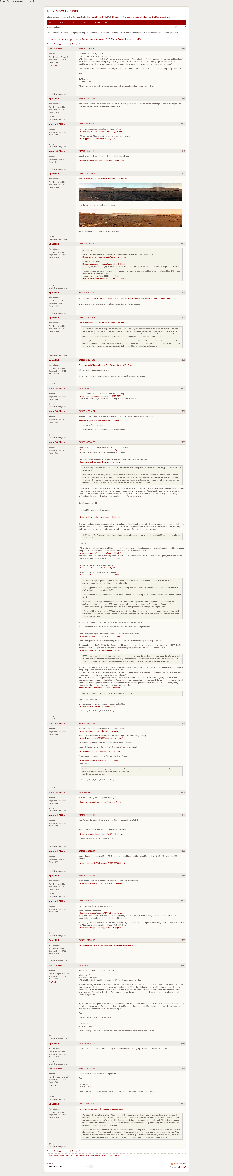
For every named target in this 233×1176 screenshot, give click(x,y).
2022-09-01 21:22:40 (87, 244)
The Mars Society (76, 17)
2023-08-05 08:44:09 (87, 442)
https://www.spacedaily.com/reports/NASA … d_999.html (101, 834)
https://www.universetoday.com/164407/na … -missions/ (101, 883)
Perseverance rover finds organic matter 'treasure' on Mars (101, 323)
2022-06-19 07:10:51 (87, 174)
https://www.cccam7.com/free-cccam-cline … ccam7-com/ (102, 161)
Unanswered (181, 27)
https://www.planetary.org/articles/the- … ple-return (98, 731)
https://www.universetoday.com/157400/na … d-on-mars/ (104, 257)
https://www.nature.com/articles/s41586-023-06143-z (99, 706)
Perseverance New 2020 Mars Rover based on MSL (111, 39)
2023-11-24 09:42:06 (87, 876)
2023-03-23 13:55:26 (87, 388)
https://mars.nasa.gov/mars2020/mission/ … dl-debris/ (103, 264)
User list (62, 22)
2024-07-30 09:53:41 (87, 1069)
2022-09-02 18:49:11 (87, 293)
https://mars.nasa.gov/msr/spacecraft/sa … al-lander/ (100, 553)
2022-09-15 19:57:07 (87, 318)
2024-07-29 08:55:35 (87, 965)
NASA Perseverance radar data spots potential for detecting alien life (106, 945)
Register (97, 22)
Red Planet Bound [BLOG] (97, 17)
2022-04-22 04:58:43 (87, 124)
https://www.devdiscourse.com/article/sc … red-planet (100, 450)
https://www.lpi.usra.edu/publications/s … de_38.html (99, 517)
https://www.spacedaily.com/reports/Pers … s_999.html (100, 132)
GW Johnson (55, 49)
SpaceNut (54, 99)
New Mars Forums (62, 11)
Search (85, 22)
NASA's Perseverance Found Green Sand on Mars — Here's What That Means (110, 298)
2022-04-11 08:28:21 (87, 49)
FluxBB (182, 1167)
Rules (73, 22)
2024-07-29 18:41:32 (87, 1043)
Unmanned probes (67, 39)
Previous (57, 44)
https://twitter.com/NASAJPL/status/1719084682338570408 (102, 863)
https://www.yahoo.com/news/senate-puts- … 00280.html (101, 575)
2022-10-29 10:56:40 (87, 360)
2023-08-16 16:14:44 (87, 723)
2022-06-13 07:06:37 (87, 151)
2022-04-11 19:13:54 (87, 99)
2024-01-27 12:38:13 (87, 940)
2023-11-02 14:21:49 (87, 851)
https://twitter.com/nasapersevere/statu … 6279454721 (100, 396)
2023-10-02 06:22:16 (87, 815)
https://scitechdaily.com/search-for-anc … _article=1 (99, 462)
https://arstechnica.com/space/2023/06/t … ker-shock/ (100, 688)
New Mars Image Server (160, 17)
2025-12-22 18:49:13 (87, 1104)
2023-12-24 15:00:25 (87, 901)
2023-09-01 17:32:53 (87, 792)
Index (50, 22)
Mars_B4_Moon (57, 124)
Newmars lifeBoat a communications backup (129, 17)
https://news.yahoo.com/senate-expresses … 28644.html (101, 636)
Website (54, 65)
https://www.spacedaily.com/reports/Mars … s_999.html (100, 802)
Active (172, 27)
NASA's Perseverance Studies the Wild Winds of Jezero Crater (103, 179)
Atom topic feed (180, 1164)
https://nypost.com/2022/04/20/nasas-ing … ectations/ (100, 139)
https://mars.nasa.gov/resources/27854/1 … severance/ (100, 913)
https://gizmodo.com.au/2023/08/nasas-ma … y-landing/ (101, 738)
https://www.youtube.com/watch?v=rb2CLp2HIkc (98, 568)
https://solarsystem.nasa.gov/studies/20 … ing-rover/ (99, 751)
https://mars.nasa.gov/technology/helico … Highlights (100, 928)
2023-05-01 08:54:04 (87, 411)
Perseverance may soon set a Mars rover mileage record (101, 1109)
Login (107, 22)
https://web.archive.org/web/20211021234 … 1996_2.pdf (101, 760)
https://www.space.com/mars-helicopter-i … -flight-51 (99, 421)
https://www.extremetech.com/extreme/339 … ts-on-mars (104, 279)
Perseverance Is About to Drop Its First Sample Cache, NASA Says (105, 365)
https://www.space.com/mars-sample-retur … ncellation (100, 650)
